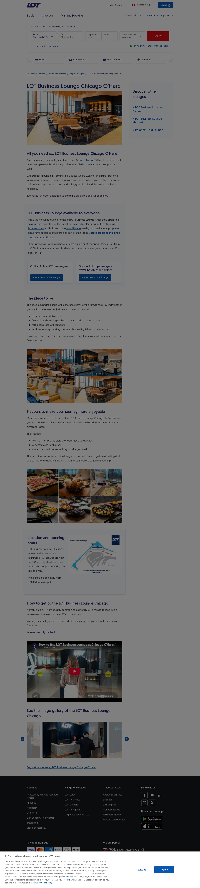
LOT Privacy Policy (43, 883)
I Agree (164, 869)
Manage (142, 869)
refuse (66, 880)
